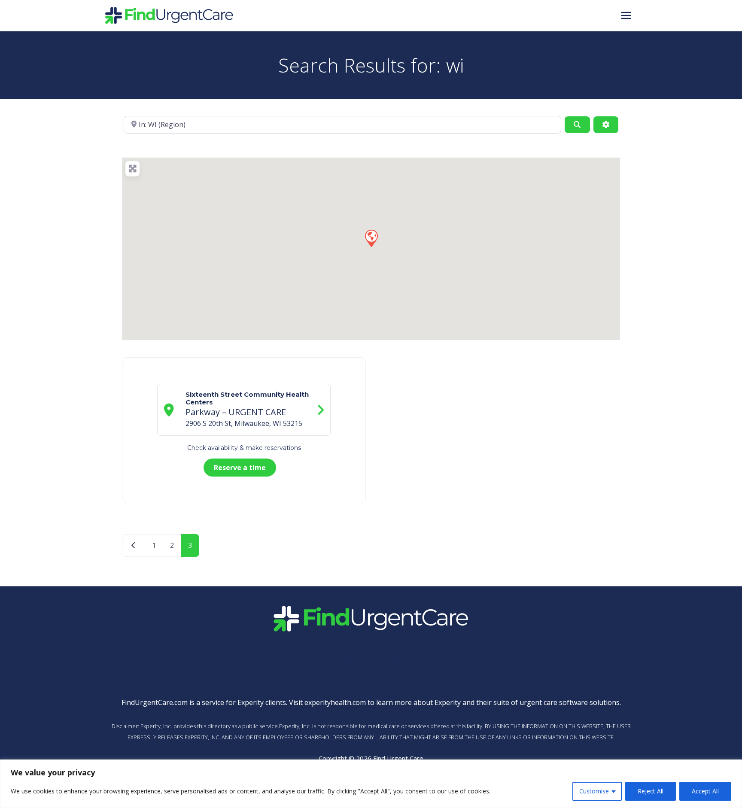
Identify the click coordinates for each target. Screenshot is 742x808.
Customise (594, 791)
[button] (371, 238)
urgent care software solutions (570, 702)
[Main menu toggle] (626, 15)
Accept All (705, 791)
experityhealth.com (335, 702)
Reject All (650, 791)
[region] (371, 783)
